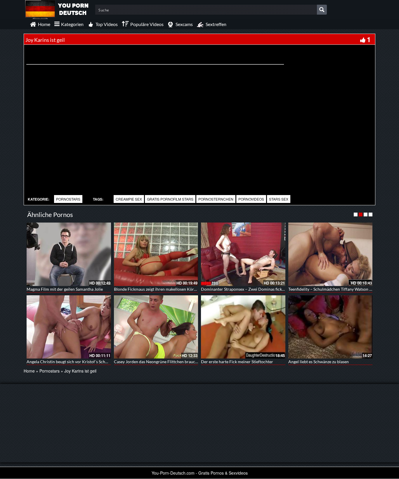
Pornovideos (251, 199)
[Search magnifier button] (322, 10)
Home (29, 371)
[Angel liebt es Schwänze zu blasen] (330, 327)
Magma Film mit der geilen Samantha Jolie (65, 289)
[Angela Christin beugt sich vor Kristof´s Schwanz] (69, 327)
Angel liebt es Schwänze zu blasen (318, 361)
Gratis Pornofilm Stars (170, 199)
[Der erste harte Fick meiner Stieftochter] (243, 327)
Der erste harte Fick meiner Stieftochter (237, 361)
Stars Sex (278, 199)
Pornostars (68, 199)
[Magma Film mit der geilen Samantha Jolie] (69, 254)
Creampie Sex (129, 199)
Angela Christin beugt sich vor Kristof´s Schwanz (71, 361)
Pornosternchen (215, 199)
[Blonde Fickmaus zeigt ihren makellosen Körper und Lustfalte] (156, 254)
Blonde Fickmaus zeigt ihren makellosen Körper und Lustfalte (169, 289)
